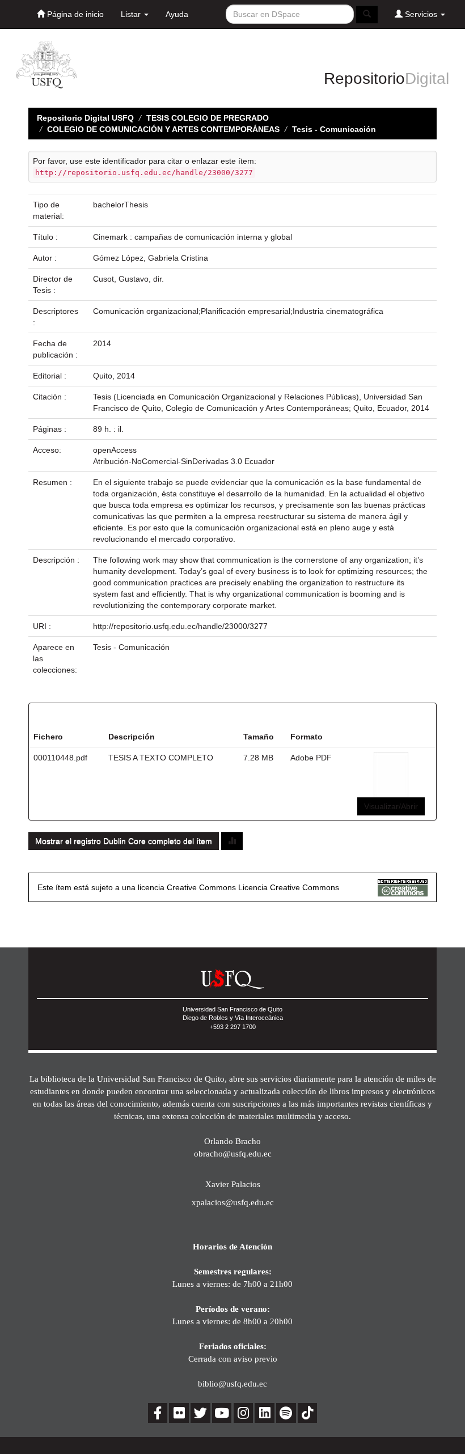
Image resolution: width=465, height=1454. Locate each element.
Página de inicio (74, 14)
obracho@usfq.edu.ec (233, 1153)
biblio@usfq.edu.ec (232, 1383)
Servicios (421, 14)
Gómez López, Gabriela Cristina (150, 257)
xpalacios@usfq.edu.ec (233, 1202)
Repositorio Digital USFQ (85, 117)
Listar (132, 14)
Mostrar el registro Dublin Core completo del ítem (123, 840)
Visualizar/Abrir (391, 806)
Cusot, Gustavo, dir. (128, 278)
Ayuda (177, 14)
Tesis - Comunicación (334, 129)
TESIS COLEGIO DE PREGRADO (207, 117)
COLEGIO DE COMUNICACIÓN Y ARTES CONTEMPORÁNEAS (163, 129)
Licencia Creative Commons (288, 887)
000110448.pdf (60, 757)
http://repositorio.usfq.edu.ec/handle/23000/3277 (180, 626)
